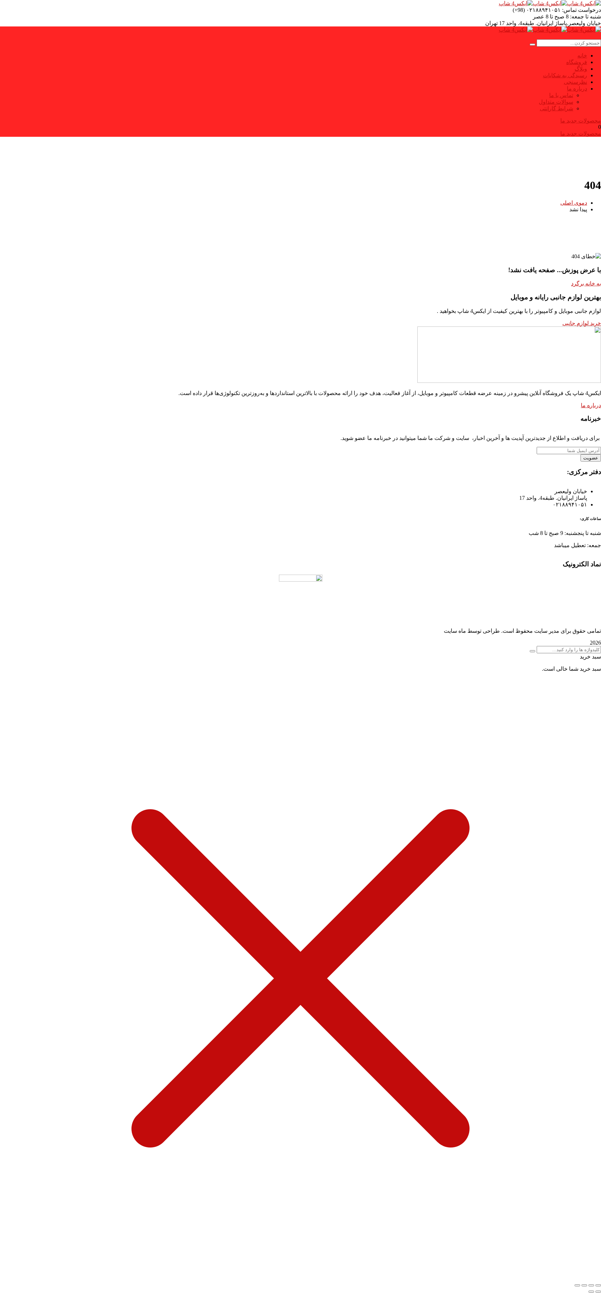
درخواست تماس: (581, 10)
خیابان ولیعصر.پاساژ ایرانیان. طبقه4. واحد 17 (550, 23)
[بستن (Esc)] (577, 1285)
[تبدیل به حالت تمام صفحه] (591, 1285)
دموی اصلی (573, 203)
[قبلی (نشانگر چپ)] (598, 1292)
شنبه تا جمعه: (585, 16)
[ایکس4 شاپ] (584, 3)
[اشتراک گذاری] (584, 1285)
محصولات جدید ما (580, 121)
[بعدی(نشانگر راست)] (591, 1292)
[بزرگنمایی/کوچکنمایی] (598, 1285)
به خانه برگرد (586, 283)
